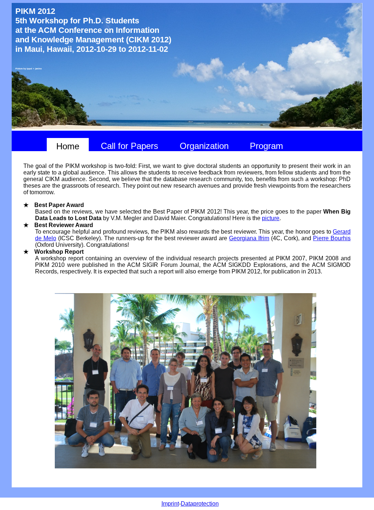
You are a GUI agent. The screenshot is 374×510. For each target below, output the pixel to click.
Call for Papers (129, 146)
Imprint (170, 504)
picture (270, 218)
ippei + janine (34, 69)
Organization (204, 146)
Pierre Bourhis (332, 238)
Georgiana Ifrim (249, 238)
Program (266, 146)
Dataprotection (200, 504)
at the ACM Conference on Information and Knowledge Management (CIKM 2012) (93, 35)
